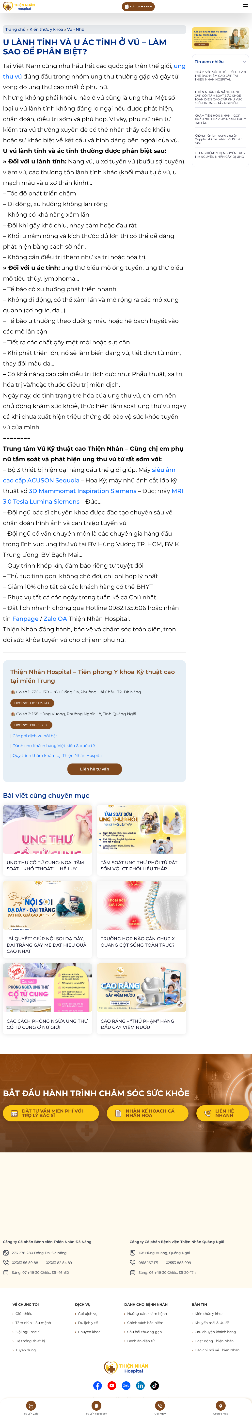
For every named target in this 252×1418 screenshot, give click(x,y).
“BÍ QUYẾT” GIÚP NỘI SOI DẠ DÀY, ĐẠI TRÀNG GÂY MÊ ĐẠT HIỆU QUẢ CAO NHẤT (46, 945)
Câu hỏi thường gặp (144, 1332)
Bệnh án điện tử (141, 1341)
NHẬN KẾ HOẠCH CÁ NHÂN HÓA (150, 1113)
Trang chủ (15, 29)
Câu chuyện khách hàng (215, 1332)
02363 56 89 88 (25, 1262)
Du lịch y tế (88, 1323)
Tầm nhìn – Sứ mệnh (33, 1323)
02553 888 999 (178, 1262)
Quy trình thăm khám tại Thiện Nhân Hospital (58, 755)
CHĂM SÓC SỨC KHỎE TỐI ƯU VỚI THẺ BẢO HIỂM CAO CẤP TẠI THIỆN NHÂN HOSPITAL (220, 75)
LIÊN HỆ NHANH (224, 1113)
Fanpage (25, 618)
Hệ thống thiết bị (30, 1341)
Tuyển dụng (26, 1350)
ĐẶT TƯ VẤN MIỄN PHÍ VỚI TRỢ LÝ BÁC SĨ (52, 1113)
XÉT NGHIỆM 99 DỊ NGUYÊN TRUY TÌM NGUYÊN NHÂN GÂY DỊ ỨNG (220, 155)
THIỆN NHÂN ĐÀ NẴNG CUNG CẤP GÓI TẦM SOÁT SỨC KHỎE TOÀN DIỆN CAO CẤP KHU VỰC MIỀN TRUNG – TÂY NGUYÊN (218, 97)
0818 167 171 (148, 1262)
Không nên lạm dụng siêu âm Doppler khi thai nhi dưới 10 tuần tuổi (218, 139)
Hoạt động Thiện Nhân (214, 1341)
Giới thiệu (24, 1313)
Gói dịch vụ (87, 1313)
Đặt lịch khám (141, 6)
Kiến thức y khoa (46, 29)
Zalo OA (55, 618)
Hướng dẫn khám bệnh (147, 1313)
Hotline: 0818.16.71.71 (31, 725)
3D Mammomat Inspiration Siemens (82, 490)
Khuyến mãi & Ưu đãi (213, 1323)
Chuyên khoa (89, 1332)
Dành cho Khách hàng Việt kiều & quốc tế (54, 745)
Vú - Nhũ (75, 29)
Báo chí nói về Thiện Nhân (217, 1350)
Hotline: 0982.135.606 (32, 703)
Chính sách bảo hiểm (145, 1323)
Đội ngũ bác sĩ (28, 1332)
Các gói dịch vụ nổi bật (35, 735)
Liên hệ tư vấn (94, 769)
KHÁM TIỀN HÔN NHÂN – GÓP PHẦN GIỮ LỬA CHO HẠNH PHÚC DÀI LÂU (220, 119)
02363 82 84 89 (59, 1262)
